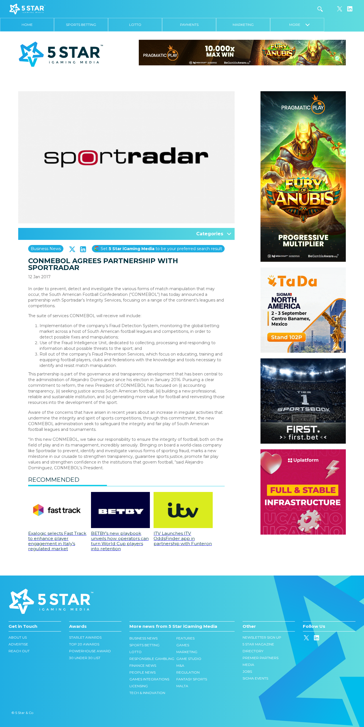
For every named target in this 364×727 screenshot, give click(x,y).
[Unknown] (242, 52)
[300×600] (303, 94)
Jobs (247, 671)
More (297, 24)
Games (182, 645)
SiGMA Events (255, 678)
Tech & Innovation (147, 693)
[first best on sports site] (303, 361)
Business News (46, 248)
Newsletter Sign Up (262, 637)
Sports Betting (81, 24)
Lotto (135, 24)
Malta (182, 686)
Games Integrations (149, 679)
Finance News (142, 665)
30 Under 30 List (84, 658)
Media (248, 664)
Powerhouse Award (90, 651)
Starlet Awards (85, 637)
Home (27, 24)
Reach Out (19, 651)
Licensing (138, 686)
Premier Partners (260, 658)
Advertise (18, 644)
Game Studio (188, 659)
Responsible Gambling (151, 659)
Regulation (188, 672)
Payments (189, 24)
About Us (18, 637)
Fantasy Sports (191, 679)
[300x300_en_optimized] (303, 452)
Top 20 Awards (84, 644)
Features (185, 638)
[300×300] (303, 270)
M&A (180, 665)
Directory (253, 651)
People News (142, 672)
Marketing (243, 24)
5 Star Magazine (258, 644)
